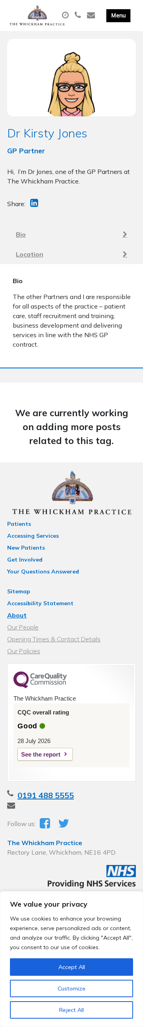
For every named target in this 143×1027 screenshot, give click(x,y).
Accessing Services (33, 535)
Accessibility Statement (40, 603)
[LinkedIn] (35, 204)
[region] (71, 959)
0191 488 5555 (45, 795)
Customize (71, 988)
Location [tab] (29, 254)
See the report (40, 754)
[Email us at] (92, 15)
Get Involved (25, 559)
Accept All (71, 967)
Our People (23, 627)
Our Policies (23, 651)
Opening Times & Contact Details (53, 639)
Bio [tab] (21, 234)
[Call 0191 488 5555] (79, 15)
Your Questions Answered (43, 571)
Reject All (71, 1009)
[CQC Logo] (40, 686)
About (17, 615)
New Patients (26, 547)
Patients (19, 523)
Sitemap (18, 591)
